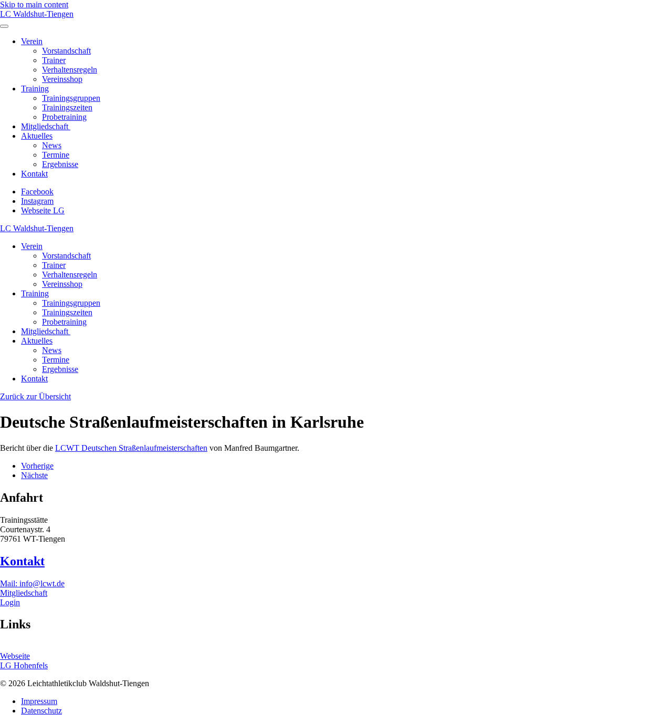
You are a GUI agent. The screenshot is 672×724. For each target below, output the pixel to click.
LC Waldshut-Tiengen (37, 13)
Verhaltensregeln (69, 69)
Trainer (54, 60)
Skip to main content (34, 4)
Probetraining (64, 116)
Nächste (34, 475)
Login (10, 602)
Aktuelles (36, 135)
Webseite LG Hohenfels (24, 660)
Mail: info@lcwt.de (32, 583)
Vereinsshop (62, 79)
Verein (32, 41)
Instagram (37, 200)
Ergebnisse (60, 164)
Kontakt (34, 173)
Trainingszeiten (67, 107)
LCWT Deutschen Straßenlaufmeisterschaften (131, 447)
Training (35, 88)
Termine (55, 154)
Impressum (39, 701)
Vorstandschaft (66, 50)
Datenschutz (41, 710)
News (51, 145)
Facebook (37, 191)
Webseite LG (43, 210)
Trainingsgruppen (71, 98)
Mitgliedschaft (45, 126)
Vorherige (37, 465)
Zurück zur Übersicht (35, 396)
